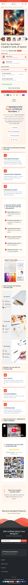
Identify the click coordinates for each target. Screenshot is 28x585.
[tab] (14, 99)
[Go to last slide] (1, 39)
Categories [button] (4, 571)
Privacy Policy (24, 543)
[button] (3, 4)
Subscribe (24, 540)
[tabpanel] (14, 305)
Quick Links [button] (4, 564)
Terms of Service (17, 543)
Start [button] (3, 560)
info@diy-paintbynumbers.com (10, 553)
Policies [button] (3, 568)
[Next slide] (26, 39)
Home (2, 7)
